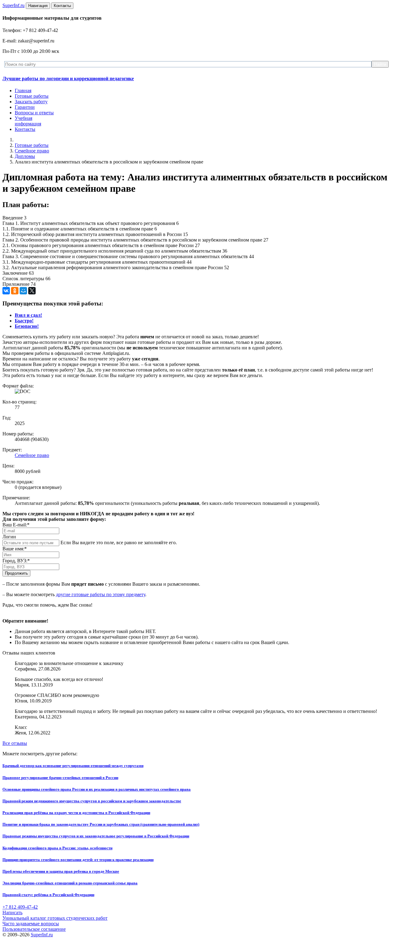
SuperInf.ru (42, 934)
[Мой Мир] (23, 290)
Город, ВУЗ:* (16, 560)
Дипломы (25, 156)
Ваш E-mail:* (15, 524)
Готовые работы (32, 96)
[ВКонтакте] (6, 290)
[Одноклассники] (14, 290)
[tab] (28, 315)
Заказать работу (31, 101)
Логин (9, 536)
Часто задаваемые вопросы (30, 923)
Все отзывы (14, 743)
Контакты (25, 129)
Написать (12, 912)
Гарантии (25, 107)
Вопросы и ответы (34, 112)
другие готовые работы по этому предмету (100, 594)
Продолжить (16, 573)
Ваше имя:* (14, 548)
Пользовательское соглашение (34, 929)
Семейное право (32, 150)
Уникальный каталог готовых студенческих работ (54, 918)
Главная (23, 90)
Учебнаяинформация (28, 121)
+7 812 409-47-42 (20, 907)
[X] (32, 290)
